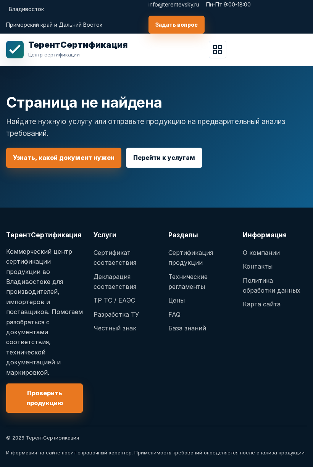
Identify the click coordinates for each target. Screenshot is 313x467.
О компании (261, 252)
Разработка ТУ (116, 314)
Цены (176, 300)
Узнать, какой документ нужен (64, 157)
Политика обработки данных (271, 285)
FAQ (174, 314)
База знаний (187, 328)
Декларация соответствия (115, 281)
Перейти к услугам (164, 157)
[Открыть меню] (217, 49)
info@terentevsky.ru (173, 4)
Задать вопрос (176, 24)
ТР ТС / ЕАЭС (114, 300)
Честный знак (115, 328)
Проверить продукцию (44, 398)
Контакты (258, 266)
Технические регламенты (188, 281)
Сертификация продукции (190, 257)
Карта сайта (262, 304)
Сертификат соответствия (115, 257)
